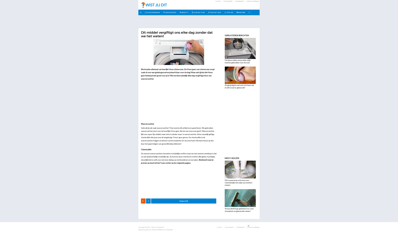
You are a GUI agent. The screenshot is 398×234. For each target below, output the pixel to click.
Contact (218, 1)
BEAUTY (184, 12)
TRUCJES (229, 12)
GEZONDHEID (170, 12)
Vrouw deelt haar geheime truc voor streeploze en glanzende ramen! (239, 209)
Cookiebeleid (239, 1)
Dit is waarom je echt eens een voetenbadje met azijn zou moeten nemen (238, 182)
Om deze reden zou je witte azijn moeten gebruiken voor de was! (238, 61)
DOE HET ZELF (215, 12)
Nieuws (241, 12)
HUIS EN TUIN (199, 12)
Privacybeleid (227, 1)
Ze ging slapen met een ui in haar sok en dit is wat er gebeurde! (239, 86)
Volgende (183, 201)
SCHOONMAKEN (153, 12)
